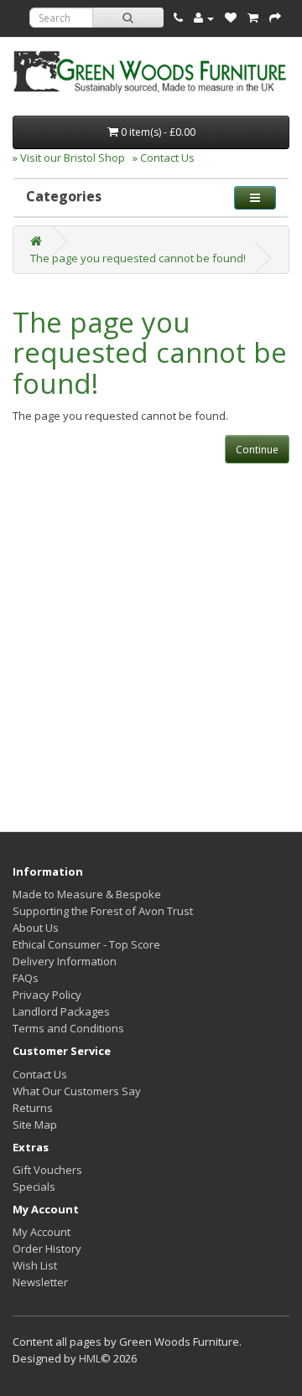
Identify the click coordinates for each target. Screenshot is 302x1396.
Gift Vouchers (47, 1169)
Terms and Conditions (68, 1028)
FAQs (26, 977)
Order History (47, 1248)
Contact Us (40, 1074)
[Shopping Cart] (252, 17)
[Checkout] (275, 17)
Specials (34, 1186)
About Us (36, 927)
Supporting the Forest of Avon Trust (103, 910)
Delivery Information (65, 961)
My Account (41, 1231)
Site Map (35, 1124)
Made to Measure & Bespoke (87, 894)
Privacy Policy (47, 994)
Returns (33, 1107)
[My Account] (204, 17)
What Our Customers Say (77, 1091)
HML (90, 1358)
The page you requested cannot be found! (138, 258)
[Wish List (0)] (231, 17)
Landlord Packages (61, 1011)
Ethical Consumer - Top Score (86, 944)
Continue (257, 449)
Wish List (35, 1265)
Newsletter (40, 1282)
